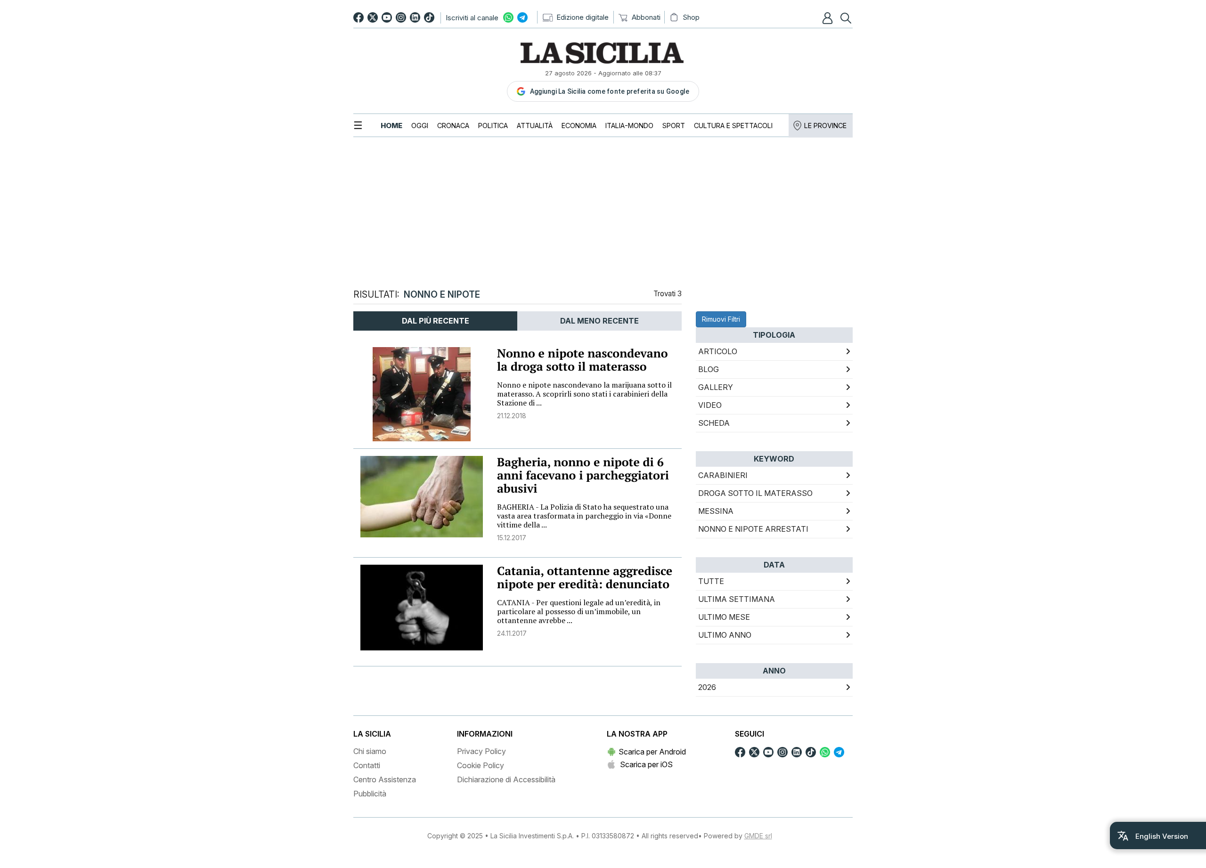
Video (710, 405)
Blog (708, 369)
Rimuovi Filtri (721, 319)
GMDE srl (758, 836)
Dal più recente (435, 320)
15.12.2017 (511, 538)
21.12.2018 (511, 416)
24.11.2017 (512, 633)
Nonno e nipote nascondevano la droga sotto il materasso (582, 360)
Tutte (711, 581)
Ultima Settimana (736, 599)
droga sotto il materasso (755, 493)
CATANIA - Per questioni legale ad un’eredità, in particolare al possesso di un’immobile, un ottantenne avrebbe (578, 611)
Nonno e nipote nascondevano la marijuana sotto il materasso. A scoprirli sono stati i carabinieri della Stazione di (584, 394)
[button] (829, 18)
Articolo (717, 351)
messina (715, 511)
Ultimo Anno (724, 635)
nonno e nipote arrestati (753, 529)
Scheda (714, 423)
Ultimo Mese (724, 617)
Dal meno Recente (599, 320)
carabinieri (723, 475)
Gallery (715, 387)
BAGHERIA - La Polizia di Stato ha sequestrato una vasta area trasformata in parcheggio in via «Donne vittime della (584, 516)
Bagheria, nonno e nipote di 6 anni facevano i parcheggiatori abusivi (583, 475)
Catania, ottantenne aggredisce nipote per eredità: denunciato (584, 577)
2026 (707, 687)
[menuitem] (391, 125)
